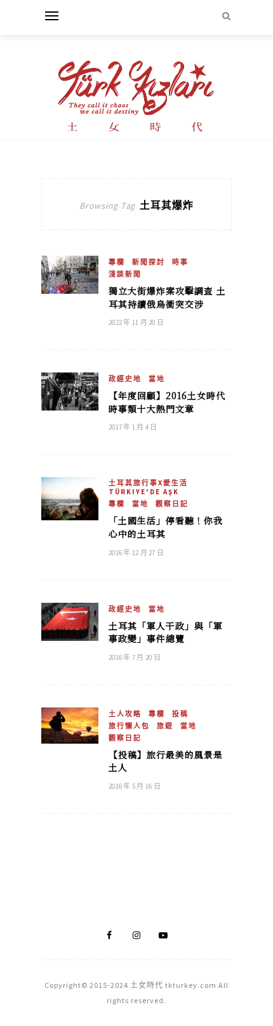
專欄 (117, 262)
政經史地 (125, 378)
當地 (157, 378)
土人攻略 (125, 713)
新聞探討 (148, 262)
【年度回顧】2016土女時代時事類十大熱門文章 (167, 402)
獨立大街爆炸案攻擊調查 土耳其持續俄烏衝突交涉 (167, 297)
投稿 (180, 713)
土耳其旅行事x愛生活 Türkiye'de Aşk (148, 487)
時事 (180, 262)
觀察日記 (172, 503)
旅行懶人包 (129, 725)
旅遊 (165, 725)
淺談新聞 (125, 274)
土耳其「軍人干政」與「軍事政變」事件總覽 (166, 632)
